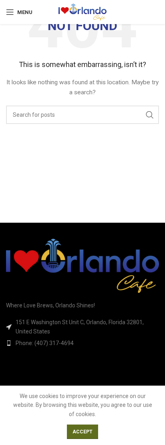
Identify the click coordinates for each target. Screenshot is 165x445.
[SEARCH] (150, 115)
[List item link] (82, 343)
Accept (82, 432)
